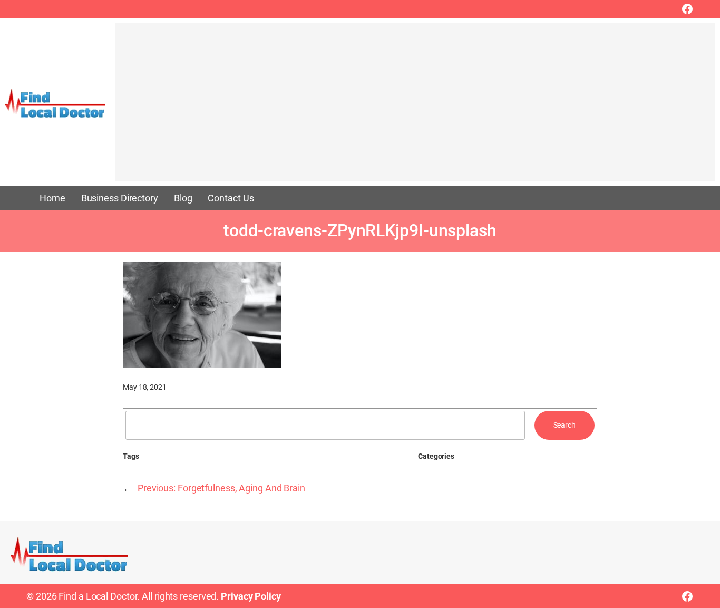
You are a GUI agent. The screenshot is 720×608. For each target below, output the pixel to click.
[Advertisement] (415, 107)
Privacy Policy (251, 596)
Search (564, 425)
